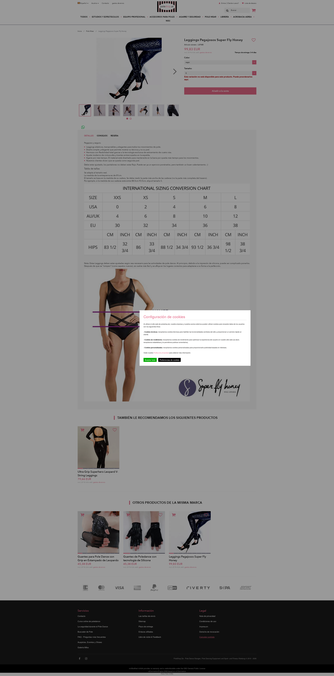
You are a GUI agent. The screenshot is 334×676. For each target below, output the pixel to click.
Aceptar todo (150, 360)
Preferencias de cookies (169, 360)
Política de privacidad (161, 353)
